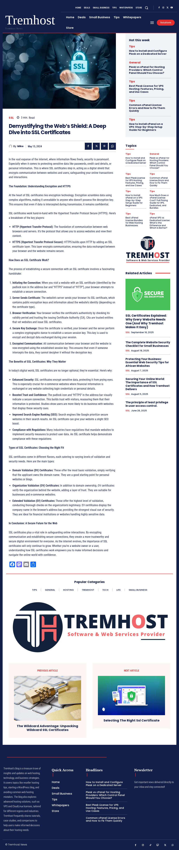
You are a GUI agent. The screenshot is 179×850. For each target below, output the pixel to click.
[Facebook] (159, 8)
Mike (20, 146)
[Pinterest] (104, 146)
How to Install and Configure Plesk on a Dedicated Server (148, 52)
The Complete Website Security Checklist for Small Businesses (148, 344)
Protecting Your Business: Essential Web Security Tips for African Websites (147, 362)
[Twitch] (158, 845)
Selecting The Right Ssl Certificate (131, 720)
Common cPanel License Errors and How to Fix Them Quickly (147, 108)
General (135, 62)
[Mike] (11, 146)
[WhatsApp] (112, 146)
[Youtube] (172, 8)
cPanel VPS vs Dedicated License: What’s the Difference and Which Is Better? (160, 222)
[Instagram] (163, 8)
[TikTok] (150, 845)
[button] (146, 8)
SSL (11, 117)
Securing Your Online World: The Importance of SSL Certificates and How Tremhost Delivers (148, 384)
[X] (167, 8)
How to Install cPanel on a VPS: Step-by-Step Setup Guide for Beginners (146, 127)
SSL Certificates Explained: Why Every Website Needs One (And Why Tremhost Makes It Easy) (146, 321)
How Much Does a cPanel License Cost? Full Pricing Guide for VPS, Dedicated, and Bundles (159, 201)
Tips (132, 46)
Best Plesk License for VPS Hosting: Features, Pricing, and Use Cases (146, 89)
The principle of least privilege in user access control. (147, 404)
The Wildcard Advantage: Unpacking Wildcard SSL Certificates (47, 728)
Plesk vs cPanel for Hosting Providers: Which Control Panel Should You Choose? (147, 70)
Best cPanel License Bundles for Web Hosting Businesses (134, 221)
